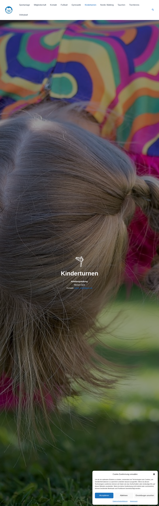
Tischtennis (134, 5)
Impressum (134, 501)
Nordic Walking (107, 5)
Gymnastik (76, 5)
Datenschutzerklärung (120, 501)
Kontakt (53, 5)
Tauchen (121, 5)
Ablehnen (124, 495)
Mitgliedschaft (40, 5)
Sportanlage (24, 5)
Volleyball (23, 15)
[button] (154, 474)
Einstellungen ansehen (145, 495)
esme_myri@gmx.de (83, 288)
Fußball (64, 5)
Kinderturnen (90, 5)
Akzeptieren (104, 495)
